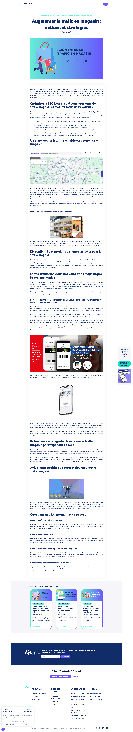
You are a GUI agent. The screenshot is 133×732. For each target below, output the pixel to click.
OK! (26, 724)
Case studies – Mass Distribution (78, 712)
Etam (53, 704)
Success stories (64, 4)
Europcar (54, 701)
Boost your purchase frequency (78, 701)
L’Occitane (54, 696)
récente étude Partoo (46, 504)
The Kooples (55, 699)
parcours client (64, 506)
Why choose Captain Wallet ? (43, 4)
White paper (80, 4)
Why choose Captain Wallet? (39, 695)
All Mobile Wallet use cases (79, 706)
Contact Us (93, 4)
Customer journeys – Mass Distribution (78, 717)
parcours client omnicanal (56, 265)
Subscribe (65, 656)
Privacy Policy (95, 694)
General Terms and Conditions (97, 701)
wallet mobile (91, 322)
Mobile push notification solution (39, 701)
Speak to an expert (60, 676)
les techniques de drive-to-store (90, 292)
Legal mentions (95, 696)
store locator (99, 196)
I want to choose (10, 724)
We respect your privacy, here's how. (10, 719)
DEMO (106, 4)
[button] (3, 729)
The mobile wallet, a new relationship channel (80, 695)
